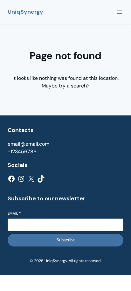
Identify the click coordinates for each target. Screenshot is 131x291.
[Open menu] (119, 12)
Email (14, 213)
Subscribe (65, 240)
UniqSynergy (25, 12)
